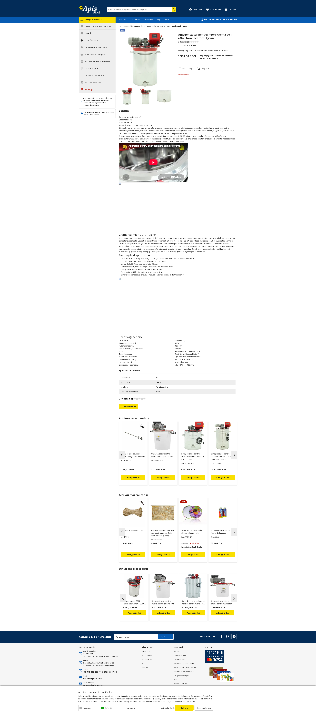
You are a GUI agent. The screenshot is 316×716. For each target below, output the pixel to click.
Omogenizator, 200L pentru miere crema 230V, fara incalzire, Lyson (134, 603)
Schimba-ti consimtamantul (184, 671)
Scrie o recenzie (128, 406)
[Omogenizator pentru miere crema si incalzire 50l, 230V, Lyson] (193, 435)
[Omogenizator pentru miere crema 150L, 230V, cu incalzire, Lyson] (222, 435)
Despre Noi (122, 19)
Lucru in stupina (91, 68)
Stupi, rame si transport (95, 54)
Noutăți (88, 33)
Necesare (87, 708)
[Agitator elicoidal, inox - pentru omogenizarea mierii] (133, 435)
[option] (146, 60)
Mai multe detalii (168, 708)
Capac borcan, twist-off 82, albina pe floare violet (192, 531)
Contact (166, 19)
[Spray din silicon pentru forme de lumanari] (222, 512)
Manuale (177, 651)
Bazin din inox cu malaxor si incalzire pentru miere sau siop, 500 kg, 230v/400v (193, 603)
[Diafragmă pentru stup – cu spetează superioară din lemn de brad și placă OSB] (163, 512)
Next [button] (234, 455)
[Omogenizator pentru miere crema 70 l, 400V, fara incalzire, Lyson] (128, 96)
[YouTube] (234, 636)
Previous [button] (122, 455)
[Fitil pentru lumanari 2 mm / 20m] (133, 512)
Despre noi (146, 651)
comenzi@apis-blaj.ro (93, 685)
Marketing (131, 708)
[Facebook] (221, 636)
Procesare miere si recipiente (97, 61)
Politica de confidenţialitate (184, 663)
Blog (158, 19)
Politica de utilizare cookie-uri (185, 667)
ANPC (176, 680)
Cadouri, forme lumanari (95, 75)
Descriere (124, 110)
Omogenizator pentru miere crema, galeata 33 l (162, 455)
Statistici (108, 708)
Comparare (205, 68)
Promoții (89, 89)
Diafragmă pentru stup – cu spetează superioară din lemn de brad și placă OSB (162, 533)
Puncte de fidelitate (181, 684)
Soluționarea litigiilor (181, 675)
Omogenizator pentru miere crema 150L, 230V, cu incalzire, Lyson (221, 456)
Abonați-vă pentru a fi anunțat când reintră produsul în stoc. (203, 50)
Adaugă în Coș (134, 613)
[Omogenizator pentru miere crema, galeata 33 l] (163, 435)
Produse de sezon (93, 82)
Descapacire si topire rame (96, 47)
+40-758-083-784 (229, 19)
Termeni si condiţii (180, 655)
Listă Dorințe (187, 68)
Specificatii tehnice (129, 370)
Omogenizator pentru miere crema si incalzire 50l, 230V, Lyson (193, 456)
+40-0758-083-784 (108, 672)
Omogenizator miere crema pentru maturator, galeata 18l (221, 603)
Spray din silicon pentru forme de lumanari (220, 531)
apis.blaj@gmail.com (92, 678)
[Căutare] (174, 9)
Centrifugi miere (92, 40)
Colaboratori (148, 19)
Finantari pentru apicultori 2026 (98, 26)
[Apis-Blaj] (89, 9)
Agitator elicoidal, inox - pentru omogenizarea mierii (133, 455)
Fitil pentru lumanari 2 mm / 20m (132, 531)
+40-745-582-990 (211, 19)
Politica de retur (180, 659)
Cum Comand (135, 19)
